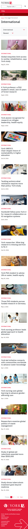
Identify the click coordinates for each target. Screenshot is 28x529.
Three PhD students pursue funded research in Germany (13, 302)
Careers (3, 525)
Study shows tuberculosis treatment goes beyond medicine (12, 484)
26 (18, 497)
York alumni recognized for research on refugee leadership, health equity (13, 120)
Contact (3, 515)
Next (21, 497)
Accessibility (4, 524)
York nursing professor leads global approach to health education (13, 331)
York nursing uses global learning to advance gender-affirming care (13, 393)
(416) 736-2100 (5, 517)
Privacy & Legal (4, 522)
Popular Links (11, 6)
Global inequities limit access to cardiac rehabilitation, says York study (14, 58)
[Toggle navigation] (3, 14)
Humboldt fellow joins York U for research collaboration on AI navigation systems (13, 214)
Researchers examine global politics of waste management (13, 423)
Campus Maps (4, 518)
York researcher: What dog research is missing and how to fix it (13, 244)
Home (2, 18)
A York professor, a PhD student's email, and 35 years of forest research (13, 89)
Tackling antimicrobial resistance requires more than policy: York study (12, 183)
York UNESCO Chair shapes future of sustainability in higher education (11, 151)
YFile (3, 11)
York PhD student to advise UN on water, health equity (12, 274)
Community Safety (5, 521)
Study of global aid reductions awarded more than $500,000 (12, 454)
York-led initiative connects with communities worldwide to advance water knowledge (13, 362)
